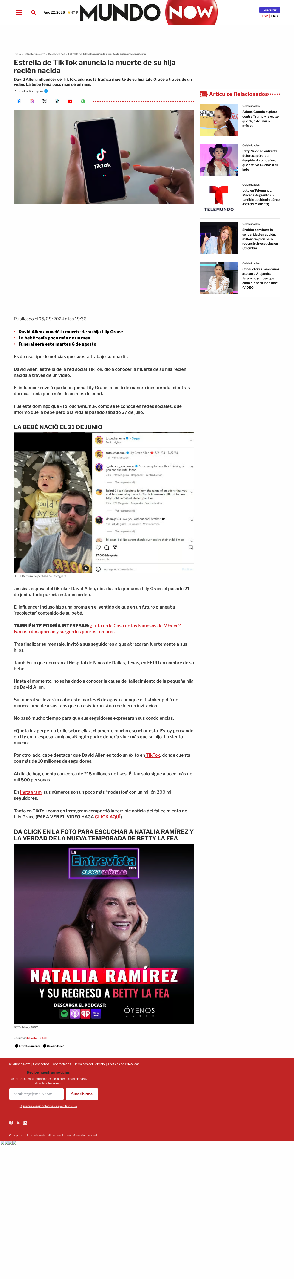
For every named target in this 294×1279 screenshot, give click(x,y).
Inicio (17, 54)
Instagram (31, 792)
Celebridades (56, 54)
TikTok (152, 755)
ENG (274, 16)
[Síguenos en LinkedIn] (25, 1123)
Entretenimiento (34, 54)
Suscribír (270, 10)
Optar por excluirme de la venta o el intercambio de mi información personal (53, 1135)
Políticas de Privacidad (124, 1064)
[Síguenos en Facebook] (11, 1123)
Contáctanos (62, 1064)
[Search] (33, 12)
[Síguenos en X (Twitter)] (18, 1123)
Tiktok (42, 1038)
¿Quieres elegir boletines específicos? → (48, 1106)
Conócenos (41, 1064)
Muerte (32, 1038)
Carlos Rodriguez (31, 91)
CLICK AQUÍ (108, 816)
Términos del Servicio (89, 1064)
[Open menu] (19, 12)
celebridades (251, 106)
